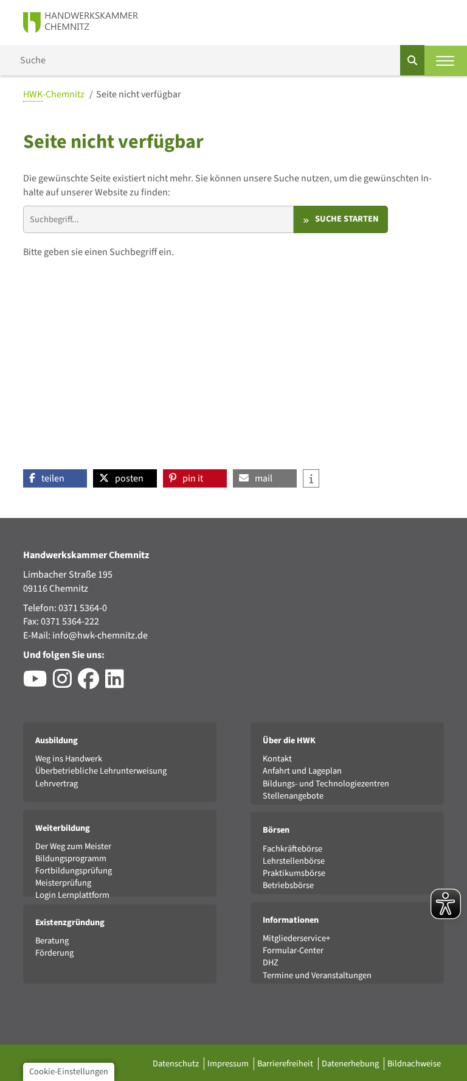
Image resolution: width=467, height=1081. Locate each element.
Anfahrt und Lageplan (302, 770)
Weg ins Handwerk (68, 758)
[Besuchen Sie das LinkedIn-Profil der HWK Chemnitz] (117, 683)
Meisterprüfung (63, 882)
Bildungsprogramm (70, 858)
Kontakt (277, 758)
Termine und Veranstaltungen (317, 975)
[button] (55, 478)
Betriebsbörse (288, 885)
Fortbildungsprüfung (73, 870)
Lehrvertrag (56, 783)
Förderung (54, 952)
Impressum (229, 1063)
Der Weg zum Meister (73, 846)
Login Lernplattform (72, 895)
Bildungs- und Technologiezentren (326, 783)
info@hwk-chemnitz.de (100, 635)
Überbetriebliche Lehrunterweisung (101, 770)
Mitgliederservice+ (296, 938)
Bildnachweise (414, 1063)
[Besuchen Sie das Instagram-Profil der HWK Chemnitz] (65, 683)
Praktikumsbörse (294, 873)
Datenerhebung (351, 1063)
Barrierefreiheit (286, 1063)
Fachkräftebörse (292, 848)
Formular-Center (293, 950)
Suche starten (347, 218)
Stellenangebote (293, 795)
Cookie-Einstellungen (68, 1071)
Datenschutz (177, 1063)
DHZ (270, 962)
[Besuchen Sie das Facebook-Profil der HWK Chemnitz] (91, 683)
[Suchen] (412, 60)
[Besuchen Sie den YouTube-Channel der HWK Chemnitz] (38, 683)
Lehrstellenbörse (294, 861)
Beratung (52, 940)
